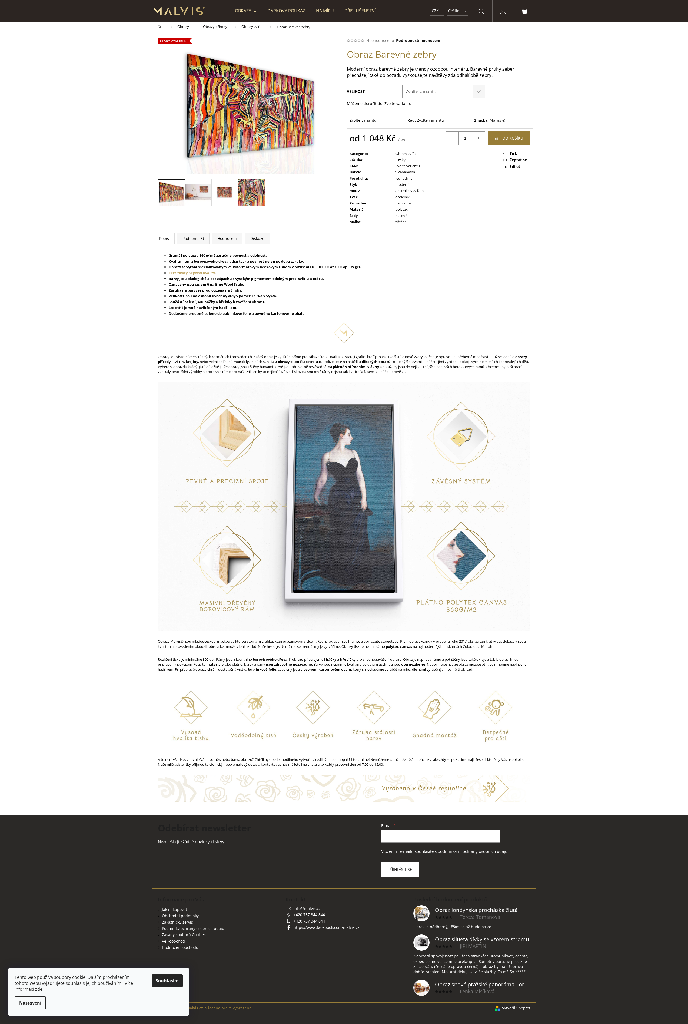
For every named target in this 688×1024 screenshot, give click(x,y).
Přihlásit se (400, 869)
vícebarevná (405, 172)
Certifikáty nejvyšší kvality (192, 272)
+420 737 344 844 (309, 914)
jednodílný (404, 178)
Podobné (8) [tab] (193, 238)
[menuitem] (246, 11)
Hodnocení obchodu (180, 947)
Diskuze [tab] (257, 238)
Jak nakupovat (174, 909)
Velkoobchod (173, 941)
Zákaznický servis (177, 922)
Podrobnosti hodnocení (418, 40)
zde (38, 989)
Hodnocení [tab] (227, 238)
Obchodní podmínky (180, 915)
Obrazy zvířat (406, 153)
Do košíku (513, 138)
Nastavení (30, 1003)
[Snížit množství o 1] (452, 138)
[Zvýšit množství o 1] (478, 138)
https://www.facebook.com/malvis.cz (327, 927)
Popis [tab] (164, 238)
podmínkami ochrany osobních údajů (472, 851)
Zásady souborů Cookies (184, 934)
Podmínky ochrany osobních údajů (193, 928)
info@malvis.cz (307, 908)
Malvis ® (498, 120)
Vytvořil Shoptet (516, 1007)
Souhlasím (167, 981)
